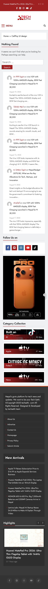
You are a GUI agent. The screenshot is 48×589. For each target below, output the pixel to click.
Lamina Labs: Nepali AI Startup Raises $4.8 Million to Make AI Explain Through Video (24, 510)
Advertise (11, 424)
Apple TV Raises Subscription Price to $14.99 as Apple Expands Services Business (23, 471)
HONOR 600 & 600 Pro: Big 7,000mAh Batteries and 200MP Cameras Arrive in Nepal (24, 499)
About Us (11, 419)
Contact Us (11, 429)
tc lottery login (19, 169)
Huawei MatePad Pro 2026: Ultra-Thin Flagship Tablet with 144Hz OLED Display (19, 4)
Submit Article (13, 446)
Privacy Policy (12, 440)
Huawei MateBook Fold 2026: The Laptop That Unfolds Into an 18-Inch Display (25, 481)
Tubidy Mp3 (18, 106)
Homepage (12, 435)
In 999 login (18, 76)
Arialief (16, 202)
